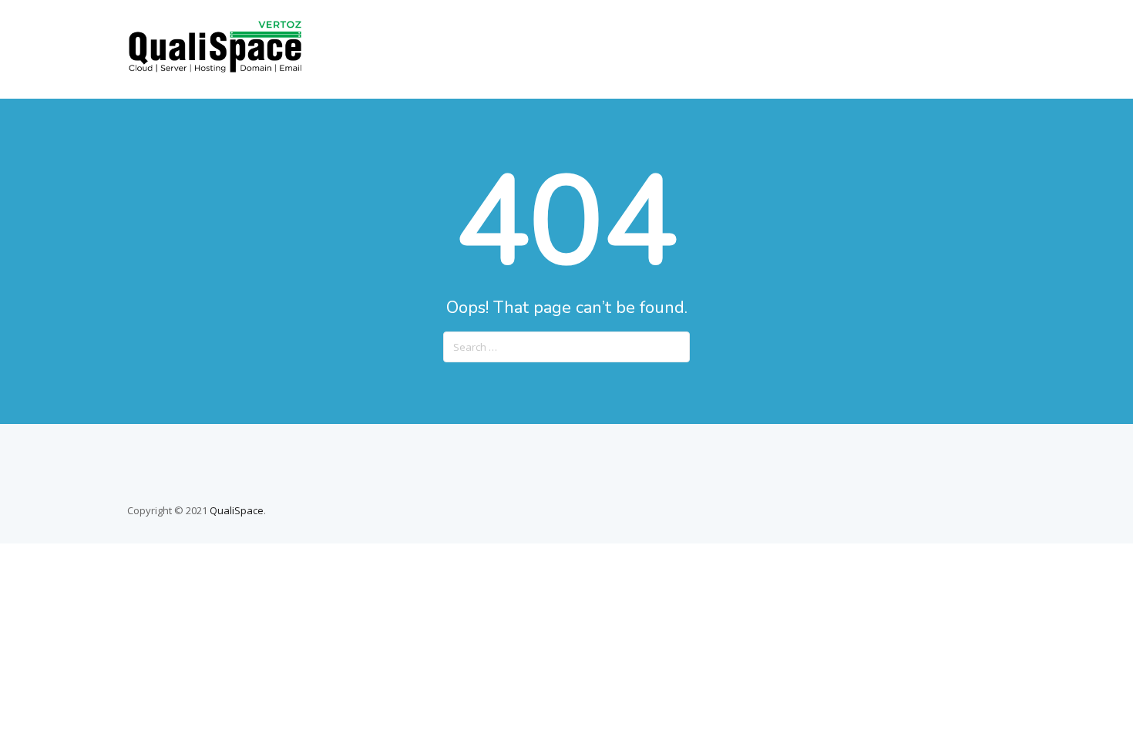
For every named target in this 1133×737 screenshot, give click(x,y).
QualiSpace (237, 510)
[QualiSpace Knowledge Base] (215, 69)
